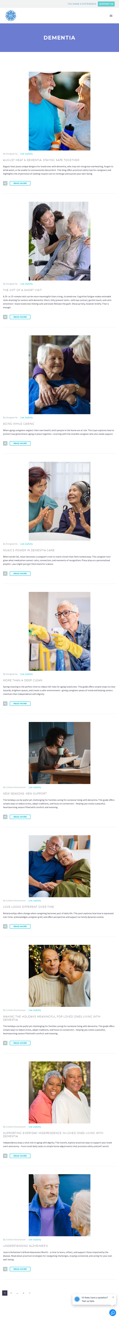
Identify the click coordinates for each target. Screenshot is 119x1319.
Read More (20, 183)
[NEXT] (29, 1293)
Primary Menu (111, 16)
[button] (5, 183)
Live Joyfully (26, 153)
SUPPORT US (106, 4)
